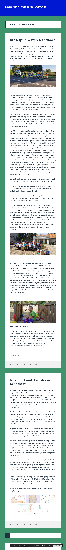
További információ (46, 545)
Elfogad (57, 545)
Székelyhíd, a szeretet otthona (33, 40)
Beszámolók (33, 365)
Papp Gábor (24, 365)
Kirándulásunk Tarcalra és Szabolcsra (30, 382)
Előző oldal (7, 535)
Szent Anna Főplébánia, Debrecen (26, 6)
